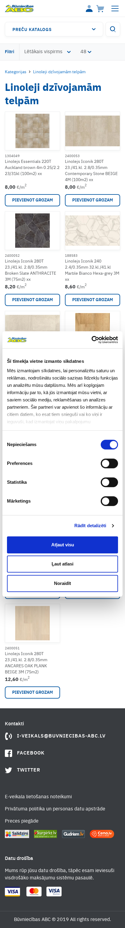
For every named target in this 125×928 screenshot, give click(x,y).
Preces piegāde (22, 821)
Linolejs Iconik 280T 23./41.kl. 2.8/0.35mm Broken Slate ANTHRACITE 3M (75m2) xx (30, 270)
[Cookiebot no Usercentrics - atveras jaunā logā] (91, 340)
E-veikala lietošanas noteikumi (38, 797)
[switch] (109, 463)
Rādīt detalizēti (90, 525)
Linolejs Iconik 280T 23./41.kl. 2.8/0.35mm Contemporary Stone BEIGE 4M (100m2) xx (91, 171)
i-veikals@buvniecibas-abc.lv (61, 736)
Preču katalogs (32, 30)
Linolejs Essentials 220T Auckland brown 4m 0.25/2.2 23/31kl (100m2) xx (32, 168)
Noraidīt (62, 583)
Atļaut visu (62, 544)
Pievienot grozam (32, 200)
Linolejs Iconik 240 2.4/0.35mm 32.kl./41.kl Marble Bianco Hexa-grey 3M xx (92, 270)
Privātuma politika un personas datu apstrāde (55, 809)
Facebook (31, 753)
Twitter (28, 770)
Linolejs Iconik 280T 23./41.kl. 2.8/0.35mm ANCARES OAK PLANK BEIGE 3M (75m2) (26, 663)
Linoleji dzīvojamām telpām (59, 72)
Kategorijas (15, 72)
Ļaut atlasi (62, 563)
